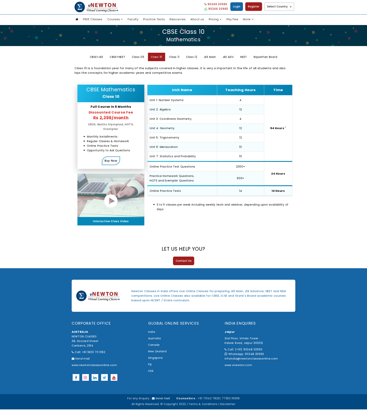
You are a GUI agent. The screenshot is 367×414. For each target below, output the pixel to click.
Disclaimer (227, 404)
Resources (178, 19)
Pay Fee (232, 19)
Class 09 (138, 57)
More (247, 19)
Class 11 (174, 57)
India (151, 332)
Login (236, 6)
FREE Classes (92, 19)
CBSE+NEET (117, 57)
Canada (154, 345)
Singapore (155, 358)
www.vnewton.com (238, 365)
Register (253, 6)
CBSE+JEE (96, 57)
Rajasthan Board (265, 57)
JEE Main (210, 57)
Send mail (82, 359)
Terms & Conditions (203, 404)
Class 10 (156, 57)
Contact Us (184, 261)
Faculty (133, 19)
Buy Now (111, 161)
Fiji (150, 364)
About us (197, 19)
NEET (243, 57)
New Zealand (157, 351)
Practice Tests (154, 19)
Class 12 (191, 57)
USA (150, 371)
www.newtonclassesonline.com (94, 365)
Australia (154, 338)
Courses (113, 19)
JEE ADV (228, 57)
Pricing (214, 19)
